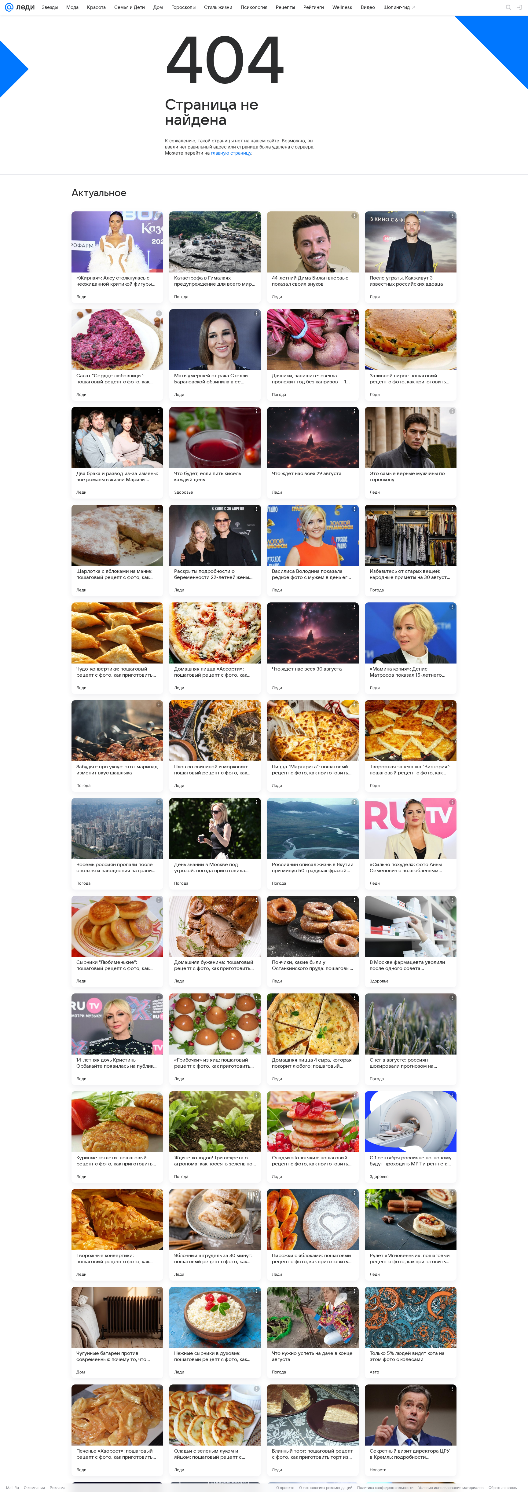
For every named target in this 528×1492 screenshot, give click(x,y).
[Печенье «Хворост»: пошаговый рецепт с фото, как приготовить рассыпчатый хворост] (117, 1430)
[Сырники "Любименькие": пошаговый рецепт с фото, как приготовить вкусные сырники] (117, 941)
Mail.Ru (12, 1487)
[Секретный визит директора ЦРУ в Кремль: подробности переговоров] (411, 1430)
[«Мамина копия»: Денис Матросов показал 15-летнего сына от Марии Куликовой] (411, 648)
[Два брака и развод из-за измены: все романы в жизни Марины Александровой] (117, 453)
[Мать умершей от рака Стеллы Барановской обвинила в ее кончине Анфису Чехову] (215, 355)
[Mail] (9, 7)
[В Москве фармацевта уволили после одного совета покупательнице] (411, 941)
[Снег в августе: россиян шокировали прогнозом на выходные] (411, 1039)
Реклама (57, 1487)
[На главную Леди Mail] (24, 7)
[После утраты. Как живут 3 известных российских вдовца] (411, 257)
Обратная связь (503, 1487)
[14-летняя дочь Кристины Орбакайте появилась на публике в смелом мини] (117, 1039)
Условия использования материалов (451, 1487)
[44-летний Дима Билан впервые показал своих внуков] (313, 257)
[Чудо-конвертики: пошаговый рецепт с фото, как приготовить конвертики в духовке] (117, 648)
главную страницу (231, 153)
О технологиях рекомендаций (325, 1487)
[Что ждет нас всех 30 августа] (313, 648)
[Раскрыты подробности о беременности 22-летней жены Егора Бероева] (215, 550)
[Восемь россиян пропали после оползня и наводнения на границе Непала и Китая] (117, 844)
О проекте (285, 1487)
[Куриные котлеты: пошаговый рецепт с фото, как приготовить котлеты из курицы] (117, 1137)
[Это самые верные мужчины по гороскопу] (411, 453)
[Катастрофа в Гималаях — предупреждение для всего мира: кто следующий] (215, 257)
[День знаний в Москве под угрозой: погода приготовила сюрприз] (215, 844)
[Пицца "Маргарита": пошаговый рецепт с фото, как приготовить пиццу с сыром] (313, 746)
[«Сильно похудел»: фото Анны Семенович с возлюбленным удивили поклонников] (411, 844)
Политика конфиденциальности (385, 1487)
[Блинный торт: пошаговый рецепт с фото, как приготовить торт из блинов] (313, 1430)
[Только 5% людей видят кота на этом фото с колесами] (411, 1332)
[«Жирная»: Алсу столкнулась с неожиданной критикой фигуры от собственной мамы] (117, 257)
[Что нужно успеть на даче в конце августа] (313, 1332)
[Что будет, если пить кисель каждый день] (215, 453)
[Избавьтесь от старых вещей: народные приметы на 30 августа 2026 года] (411, 550)
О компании (34, 1487)
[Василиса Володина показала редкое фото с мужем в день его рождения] (313, 550)
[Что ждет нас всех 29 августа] (313, 453)
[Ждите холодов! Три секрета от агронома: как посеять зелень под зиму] (215, 1137)
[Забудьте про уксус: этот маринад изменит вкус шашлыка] (117, 746)
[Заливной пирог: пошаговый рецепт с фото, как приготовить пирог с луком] (411, 355)
